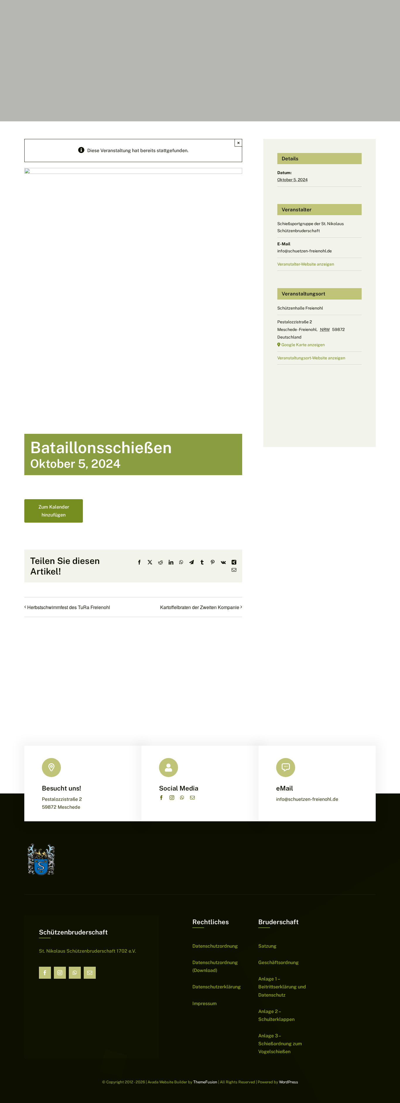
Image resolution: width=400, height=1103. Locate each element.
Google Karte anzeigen (303, 344)
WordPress (288, 1082)
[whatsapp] (182, 797)
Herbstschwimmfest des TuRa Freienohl (68, 607)
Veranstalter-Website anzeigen (305, 264)
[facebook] (161, 797)
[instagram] (172, 797)
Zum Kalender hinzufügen (53, 511)
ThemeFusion (205, 1082)
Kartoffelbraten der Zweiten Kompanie (199, 607)
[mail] (192, 797)
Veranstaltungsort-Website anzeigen (311, 358)
